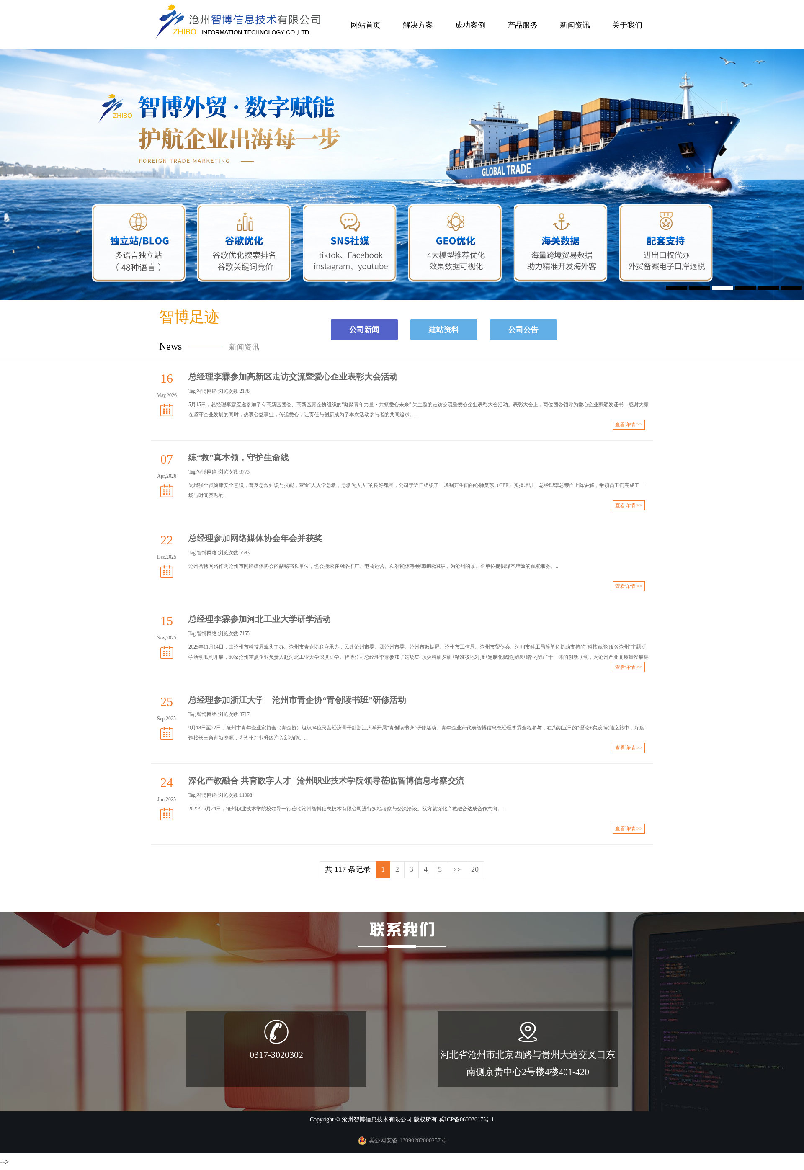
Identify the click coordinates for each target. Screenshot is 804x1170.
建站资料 (444, 329)
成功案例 (470, 25)
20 (475, 869)
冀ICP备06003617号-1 (466, 1119)
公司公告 (523, 329)
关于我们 (627, 25)
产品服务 (523, 25)
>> (456, 869)
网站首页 (365, 25)
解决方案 (418, 25)
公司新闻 (364, 329)
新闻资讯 (575, 25)
